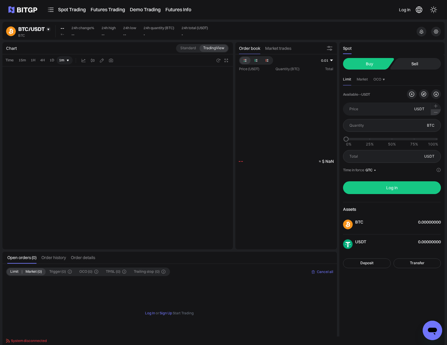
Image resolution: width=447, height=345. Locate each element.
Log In (405, 9)
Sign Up (166, 312)
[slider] (346, 139)
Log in (392, 187)
